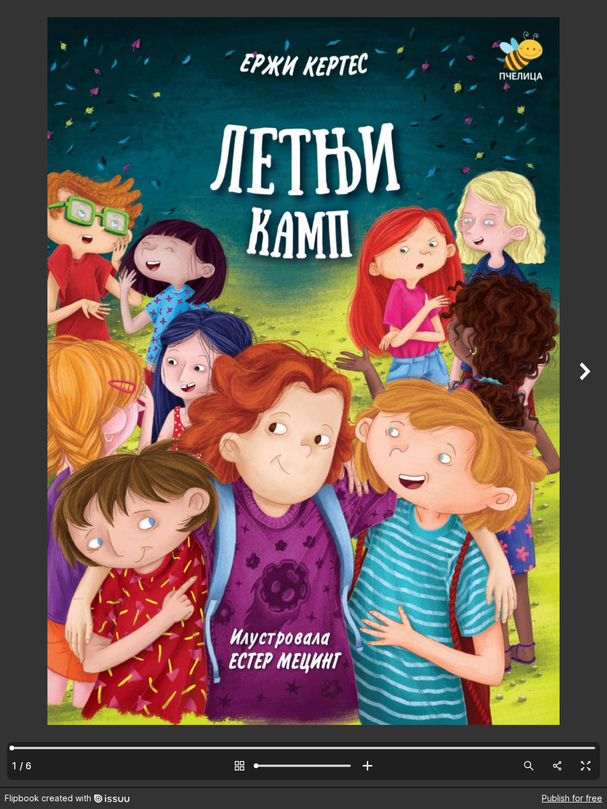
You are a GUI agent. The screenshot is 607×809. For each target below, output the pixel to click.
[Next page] (583, 393)
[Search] (529, 766)
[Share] (557, 766)
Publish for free (572, 798)
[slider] (303, 766)
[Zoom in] (367, 766)
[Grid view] (239, 766)
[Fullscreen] (586, 766)
